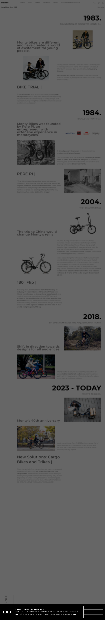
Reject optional (93, 616)
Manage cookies (93, 612)
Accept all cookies (93, 608)
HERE (16, 614)
